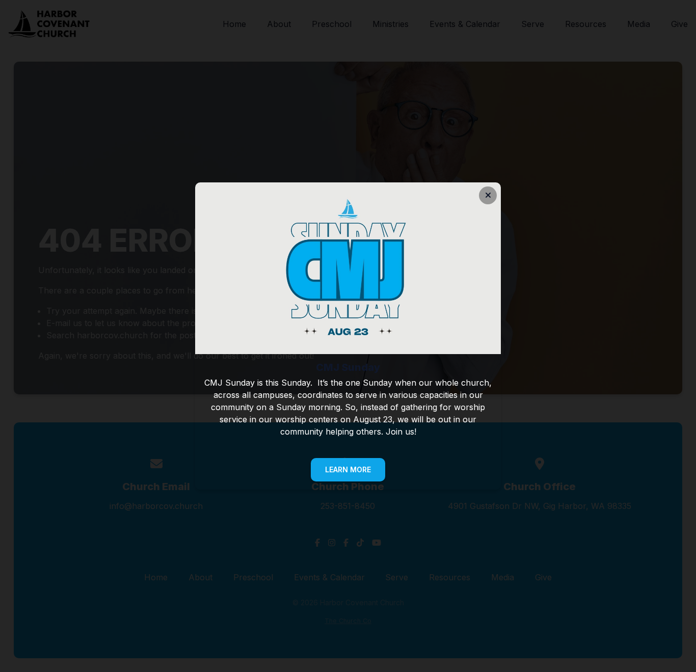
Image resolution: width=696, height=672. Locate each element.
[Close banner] (488, 195)
